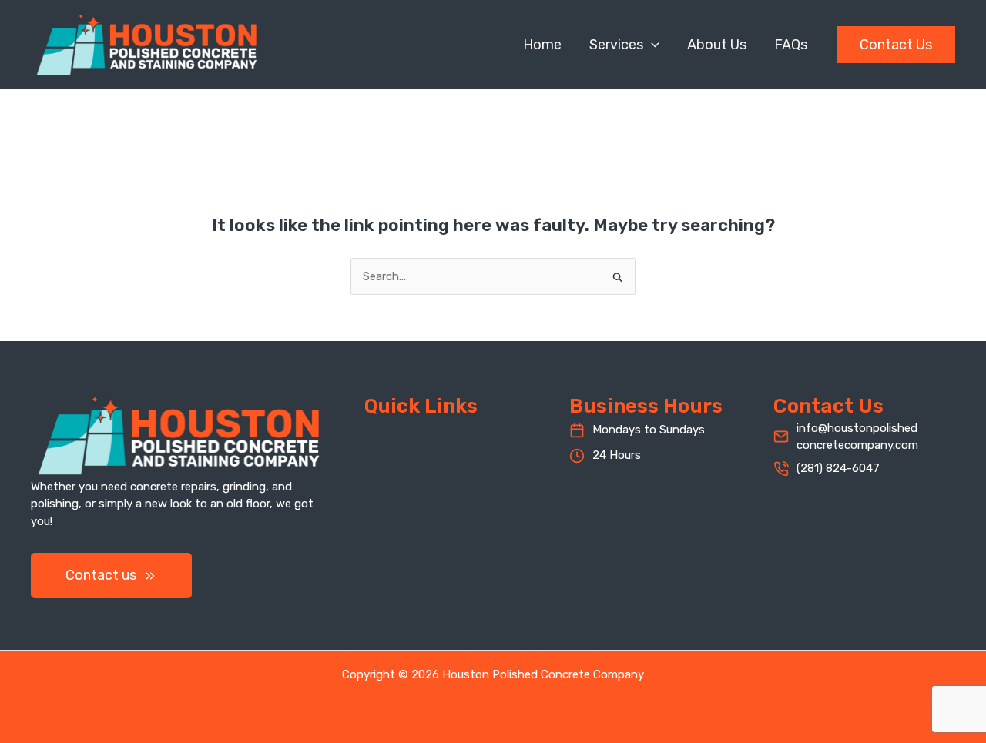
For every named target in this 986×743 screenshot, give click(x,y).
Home (542, 44)
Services (616, 44)
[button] (651, 45)
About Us (716, 44)
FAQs (790, 44)
